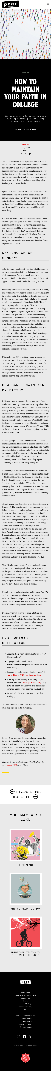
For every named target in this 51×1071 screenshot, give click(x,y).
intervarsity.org (36, 674)
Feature (25, 72)
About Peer (25, 992)
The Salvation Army (25, 1058)
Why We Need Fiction (25, 908)
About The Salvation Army (25, 995)
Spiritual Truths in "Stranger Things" (25, 953)
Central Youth (26, 1018)
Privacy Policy (25, 1007)
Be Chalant (25, 865)
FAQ (25, 1009)
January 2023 (11, 765)
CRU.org (24, 674)
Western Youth (26, 1027)
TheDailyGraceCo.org (31, 682)
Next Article (22, 797)
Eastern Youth (26, 1021)
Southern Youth (25, 1024)
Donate (25, 1001)
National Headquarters (25, 1016)
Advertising (26, 1004)
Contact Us (25, 998)
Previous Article (28, 792)
